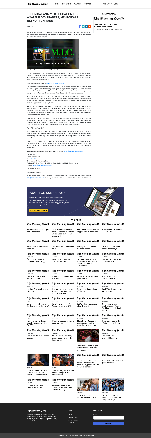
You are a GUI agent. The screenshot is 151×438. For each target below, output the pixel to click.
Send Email (34, 159)
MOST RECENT (66, 4)
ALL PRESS (77, 4)
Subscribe (108, 423)
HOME (56, 4)
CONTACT (87, 4)
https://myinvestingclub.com (55, 83)
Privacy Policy (73, 417)
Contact (71, 423)
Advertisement (73, 420)
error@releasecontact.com (35, 178)
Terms (70, 414)
